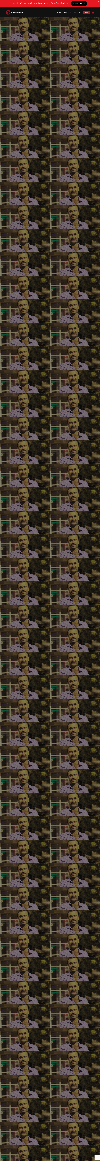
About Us (59, 12)
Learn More (79, 3)
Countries (66, 12)
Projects (75, 12)
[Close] (98, 2)
